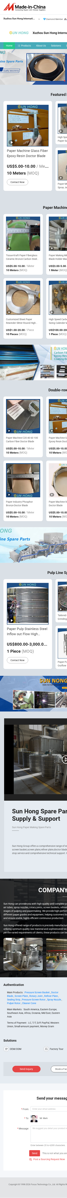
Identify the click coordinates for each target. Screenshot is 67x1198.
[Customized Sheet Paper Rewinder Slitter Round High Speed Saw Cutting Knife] (23, 298)
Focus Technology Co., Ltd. (43, 1184)
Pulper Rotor (13, 1003)
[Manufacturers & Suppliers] (25, 7)
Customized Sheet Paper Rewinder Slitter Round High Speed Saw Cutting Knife (21, 321)
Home (9, 45)
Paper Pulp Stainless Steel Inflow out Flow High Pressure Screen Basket (27, 631)
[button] (64, 80)
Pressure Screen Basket (37, 992)
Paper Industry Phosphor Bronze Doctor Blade (19, 503)
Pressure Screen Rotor (34, 999)
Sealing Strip (13, 999)
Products (26, 45)
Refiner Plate (51, 996)
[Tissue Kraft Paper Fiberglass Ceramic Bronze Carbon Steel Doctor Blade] (23, 234)
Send (34, 1153)
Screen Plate (21, 996)
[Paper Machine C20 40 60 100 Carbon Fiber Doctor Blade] (23, 416)
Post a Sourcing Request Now (47, 1159)
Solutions (56, 45)
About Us (41, 45)
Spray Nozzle (54, 999)
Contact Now (17, 182)
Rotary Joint (36, 996)
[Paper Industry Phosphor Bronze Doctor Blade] (23, 480)
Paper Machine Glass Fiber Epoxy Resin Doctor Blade (27, 153)
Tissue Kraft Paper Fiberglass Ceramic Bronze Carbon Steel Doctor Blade (21, 257)
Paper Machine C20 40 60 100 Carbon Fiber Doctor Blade (22, 439)
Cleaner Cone (29, 1003)
